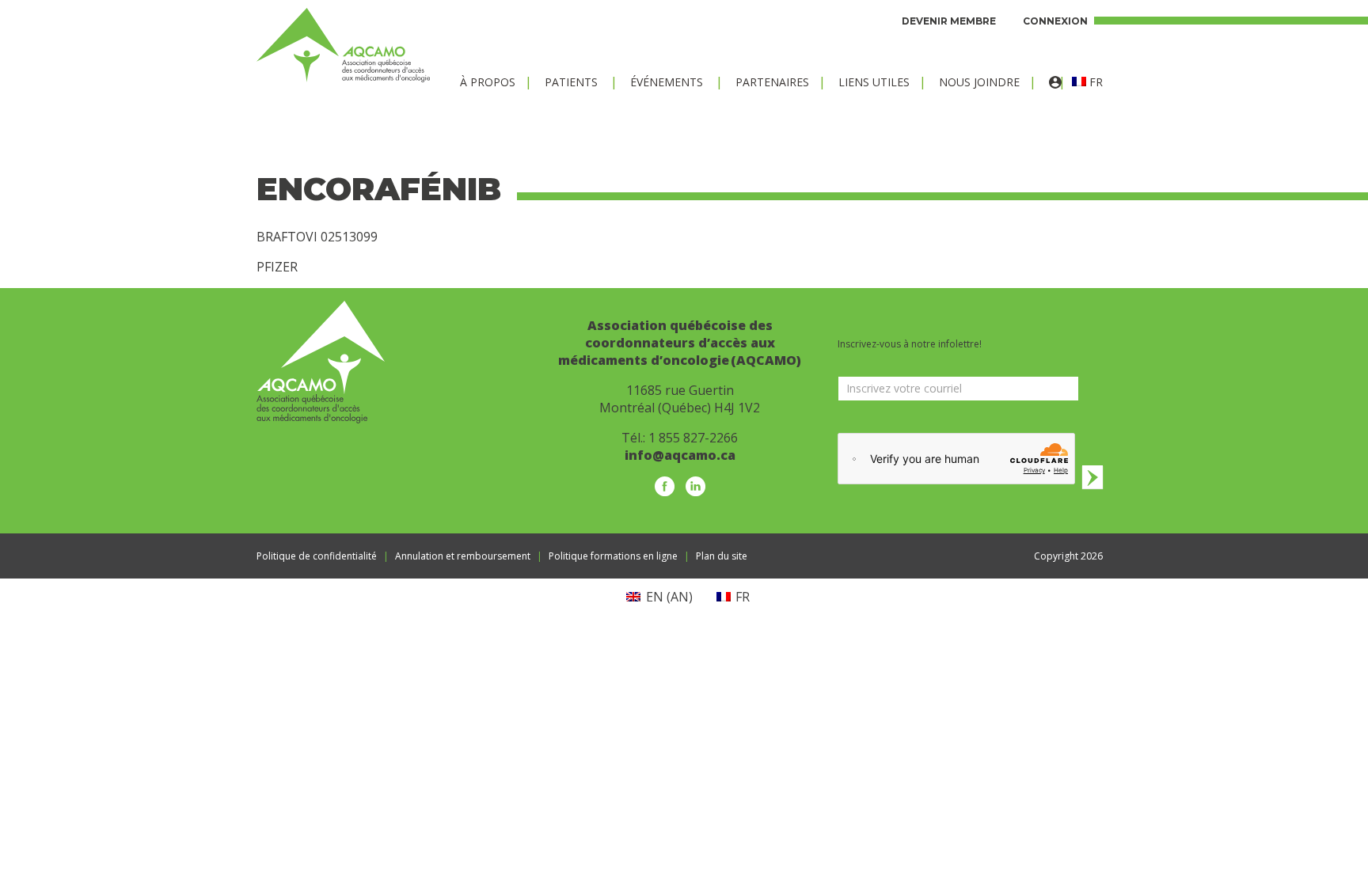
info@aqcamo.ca (680, 455)
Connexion (1055, 21)
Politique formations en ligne (613, 556)
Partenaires (772, 81)
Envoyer (1092, 476)
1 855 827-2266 (693, 437)
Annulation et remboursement (462, 556)
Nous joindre (979, 81)
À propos (487, 81)
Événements (666, 81)
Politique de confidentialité (316, 556)
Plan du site (721, 556)
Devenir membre (949, 21)
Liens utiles (874, 81)
